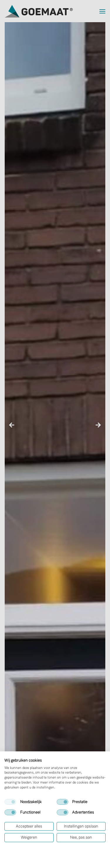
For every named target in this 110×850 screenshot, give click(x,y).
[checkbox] (10, 802)
